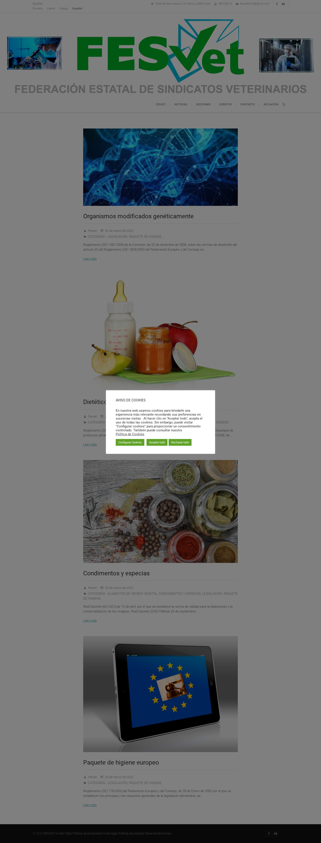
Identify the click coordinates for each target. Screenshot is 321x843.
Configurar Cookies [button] (130, 442)
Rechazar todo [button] (180, 442)
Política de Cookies (130, 434)
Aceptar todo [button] (157, 442)
